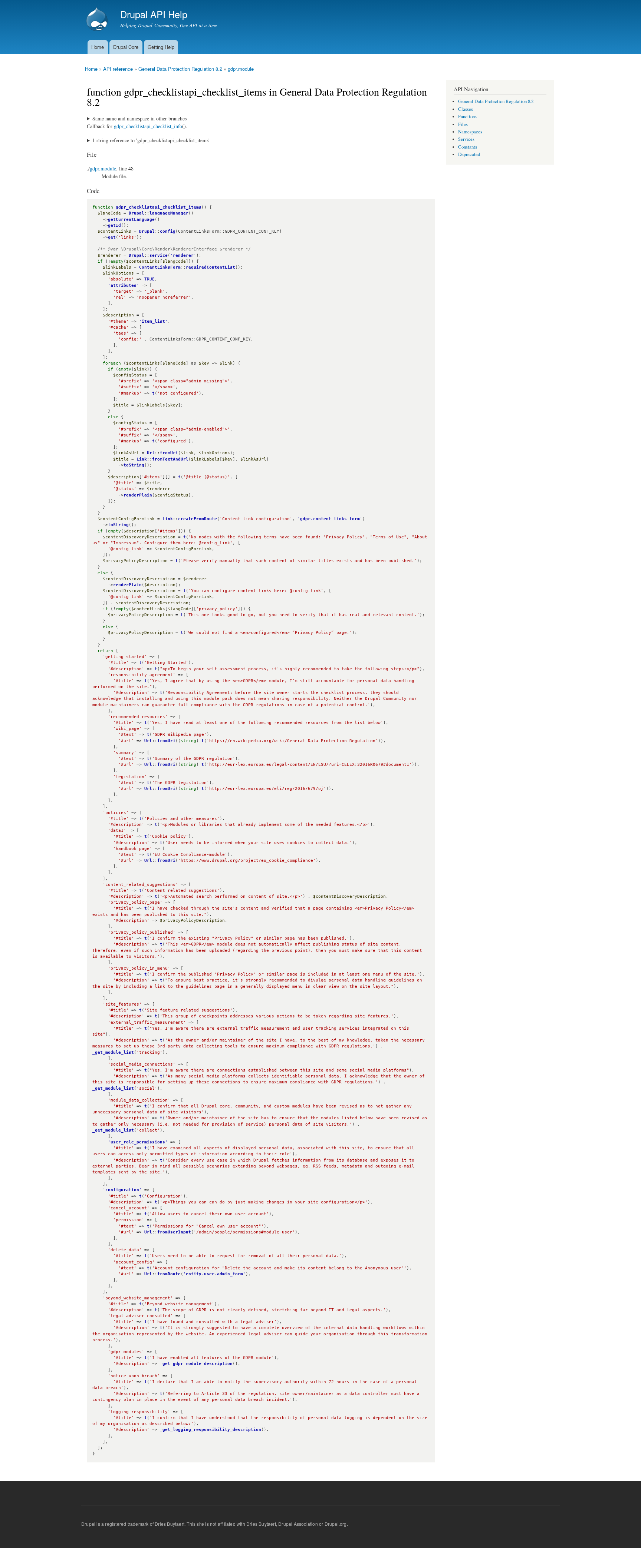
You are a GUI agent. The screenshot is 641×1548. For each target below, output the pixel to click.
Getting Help (161, 46)
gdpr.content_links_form (330, 518)
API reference (118, 68)
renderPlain (138, 495)
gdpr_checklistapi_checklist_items (158, 207)
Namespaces (470, 132)
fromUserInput (174, 1232)
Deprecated (469, 154)
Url (151, 453)
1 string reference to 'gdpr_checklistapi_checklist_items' (151, 140)
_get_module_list (113, 1052)
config (167, 231)
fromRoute (169, 1274)
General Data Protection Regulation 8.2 (180, 68)
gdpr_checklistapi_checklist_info (148, 126)
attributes (124, 285)
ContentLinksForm (160, 267)
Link (142, 459)
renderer (183, 255)
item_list (153, 321)
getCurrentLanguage (131, 219)
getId (114, 225)
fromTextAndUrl (170, 459)
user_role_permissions (138, 1142)
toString (134, 465)
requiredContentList (210, 267)
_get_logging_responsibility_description (210, 1429)
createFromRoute (197, 518)
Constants (467, 147)
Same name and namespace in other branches (139, 118)
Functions (467, 116)
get (112, 237)
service (158, 255)
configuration (122, 1189)
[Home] (98, 20)
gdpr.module (241, 68)
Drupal (136, 213)
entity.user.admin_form (214, 1274)
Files (463, 124)
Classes (465, 109)
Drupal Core (125, 46)
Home (97, 46)
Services (466, 139)
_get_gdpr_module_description (196, 1363)
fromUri (169, 453)
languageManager (168, 213)
